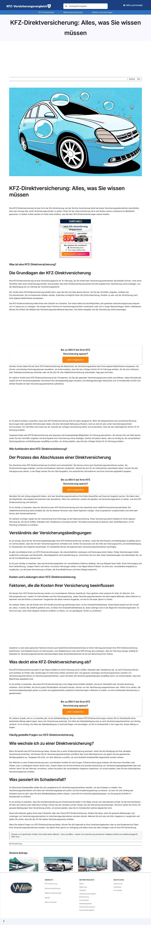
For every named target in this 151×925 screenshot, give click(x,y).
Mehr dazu (15, 837)
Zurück (132, 79)
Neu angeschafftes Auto (76, 250)
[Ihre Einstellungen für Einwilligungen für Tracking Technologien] (4, 921)
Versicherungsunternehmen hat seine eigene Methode (101, 596)
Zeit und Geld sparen (74, 292)
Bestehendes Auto (76, 248)
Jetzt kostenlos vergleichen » (75, 254)
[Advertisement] (75, 57)
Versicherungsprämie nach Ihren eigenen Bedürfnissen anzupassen (106, 366)
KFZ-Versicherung (15, 844)
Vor (138, 79)
